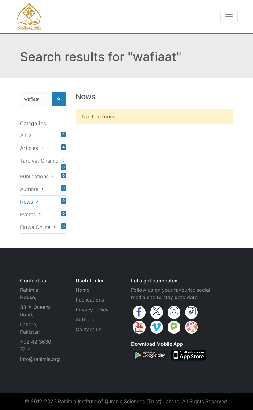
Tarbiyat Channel (42, 162)
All (42, 135)
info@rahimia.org (40, 359)
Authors (42, 189)
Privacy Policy (92, 309)
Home (82, 290)
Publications (42, 176)
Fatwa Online (42, 227)
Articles (42, 148)
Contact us (88, 329)
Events (42, 214)
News (42, 201)
